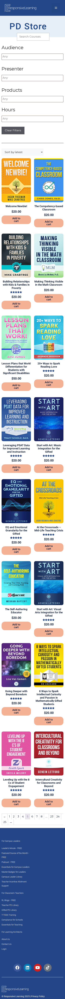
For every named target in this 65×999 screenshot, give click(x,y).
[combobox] (32, 57)
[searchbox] (22, 57)
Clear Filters (13, 130)
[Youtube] (37, 968)
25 (4, 822)
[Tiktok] (48, 968)
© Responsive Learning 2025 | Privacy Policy (23, 996)
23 (51, 816)
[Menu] (56, 8)
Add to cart (16, 220)
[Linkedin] (27, 968)
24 (58, 816)
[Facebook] (17, 968)
